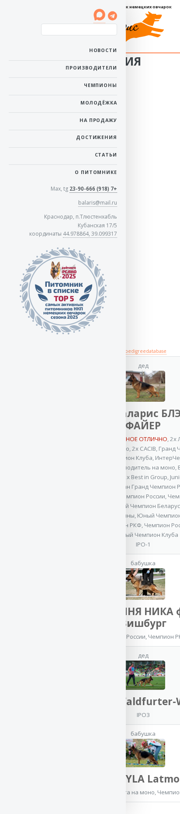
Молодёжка (98, 102)
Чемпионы (100, 85)
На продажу (98, 120)
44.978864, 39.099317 (90, 233)
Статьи (106, 154)
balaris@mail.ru (97, 202)
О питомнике (96, 172)
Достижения (96, 137)
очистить (102, 39)
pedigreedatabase (145, 351)
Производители (91, 67)
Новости (103, 50)
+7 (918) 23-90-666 (93, 188)
